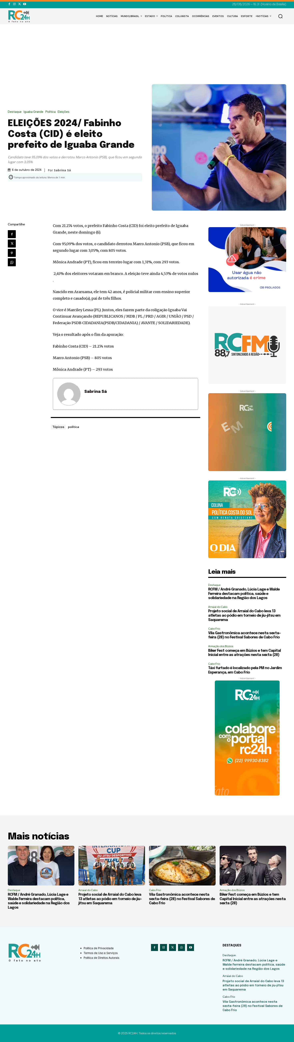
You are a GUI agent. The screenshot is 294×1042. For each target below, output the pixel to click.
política (73, 427)
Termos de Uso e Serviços (101, 953)
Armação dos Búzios (220, 646)
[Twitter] (19, 4)
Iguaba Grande (33, 111)
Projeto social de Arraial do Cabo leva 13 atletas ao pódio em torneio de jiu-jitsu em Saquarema (244, 615)
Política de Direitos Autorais (101, 957)
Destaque (15, 111)
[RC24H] (20, 16)
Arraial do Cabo (217, 607)
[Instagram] (14, 4)
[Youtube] (24, 4)
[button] (280, 16)
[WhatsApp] (12, 262)
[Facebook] (9, 4)
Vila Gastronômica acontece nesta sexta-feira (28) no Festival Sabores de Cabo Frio (182, 899)
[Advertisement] (147, 54)
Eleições (63, 111)
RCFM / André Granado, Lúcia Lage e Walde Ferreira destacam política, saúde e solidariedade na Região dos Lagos (244, 594)
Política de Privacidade (99, 948)
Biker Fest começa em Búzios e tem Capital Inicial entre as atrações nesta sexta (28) (253, 899)
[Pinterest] (12, 253)
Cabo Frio (214, 628)
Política (50, 111)
